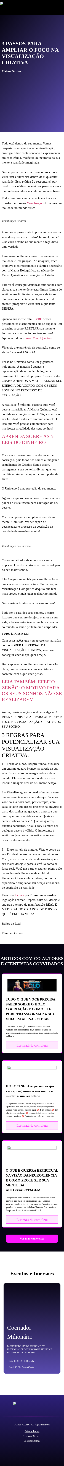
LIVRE (37, 319)
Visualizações (35, 203)
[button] (61, 7)
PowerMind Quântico (38, 338)
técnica (19, 895)
